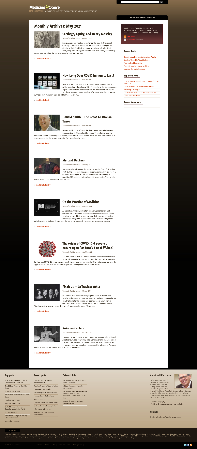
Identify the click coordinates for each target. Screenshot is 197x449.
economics (165, 434)
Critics (120, 434)
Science (69, 438)
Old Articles (159, 436)
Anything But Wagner (132, 90)
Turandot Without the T (13, 404)
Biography (53, 434)
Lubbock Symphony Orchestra (73, 386)
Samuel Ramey (39, 399)
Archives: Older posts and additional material (167, 404)
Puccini (44, 438)
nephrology (144, 436)
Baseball (41, 434)
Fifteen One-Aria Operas (42, 409)
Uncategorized (119, 438)
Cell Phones (98, 434)
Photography (181, 436)
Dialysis (132, 434)
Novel (152, 436)
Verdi (127, 438)
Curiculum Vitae (64, 445)
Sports (84, 438)
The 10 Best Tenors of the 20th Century (138, 87)
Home (132, 17)
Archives (151, 17)
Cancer (90, 434)
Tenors (98, 438)
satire (63, 438)
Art (28, 434)
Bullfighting (73, 434)
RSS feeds (131, 37)
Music (132, 436)
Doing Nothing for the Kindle (73, 391)
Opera (166, 436)
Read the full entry (42, 59)
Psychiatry (36, 438)
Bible (47, 434)
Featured (14, 436)
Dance (126, 434)
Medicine (93, 436)
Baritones (33, 434)
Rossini (57, 438)
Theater (104, 438)
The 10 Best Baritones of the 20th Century (140, 93)
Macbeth (85, 436)
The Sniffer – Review (12, 421)
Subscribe (131, 40)
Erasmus (181, 434)
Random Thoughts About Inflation (137, 60)
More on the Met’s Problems (134, 69)
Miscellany (108, 436)
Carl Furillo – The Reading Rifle (45, 406)
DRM (158, 434)
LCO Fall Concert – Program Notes (46, 403)
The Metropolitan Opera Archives (136, 66)
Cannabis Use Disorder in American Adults (140, 57)
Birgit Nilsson (63, 434)
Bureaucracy (82, 434)
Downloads (151, 434)
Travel (111, 438)
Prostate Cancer (26, 438)
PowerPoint (15, 438)
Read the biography (158, 402)
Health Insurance (47, 436)
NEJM (137, 436)
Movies (116, 436)
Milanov (100, 436)
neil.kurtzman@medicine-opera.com (168, 417)
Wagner (133, 438)
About (143, 17)
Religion (51, 438)
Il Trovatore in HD (11, 412)
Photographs (77, 445)
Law (71, 436)
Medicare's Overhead (132, 96)
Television (91, 438)
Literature (77, 436)
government (23, 436)
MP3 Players (124, 436)
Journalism (64, 436)
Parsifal (172, 436)
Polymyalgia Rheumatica (133, 63)
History (57, 436)
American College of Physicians (15, 434)
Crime (114, 434)
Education (173, 434)
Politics (7, 438)
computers (107, 434)
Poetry (189, 436)
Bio (137, 17)
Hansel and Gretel (34, 436)
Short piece (77, 438)
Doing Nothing (68, 380)
